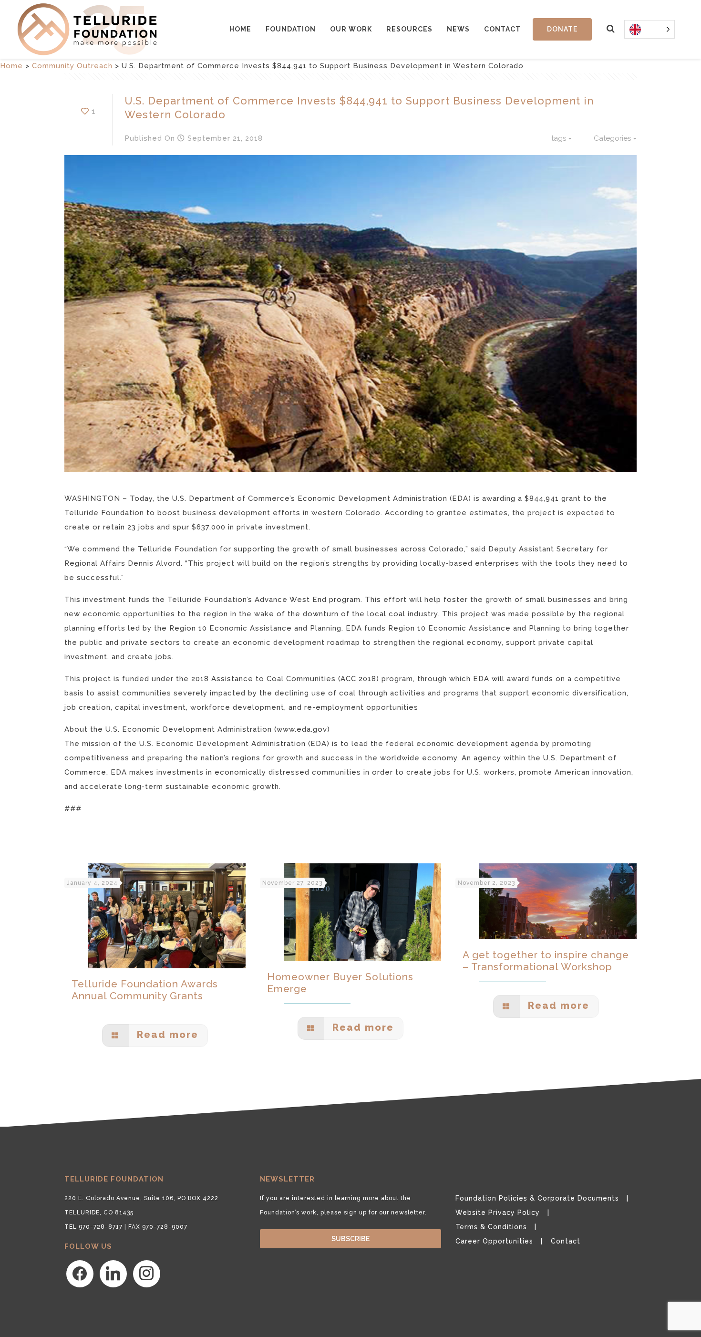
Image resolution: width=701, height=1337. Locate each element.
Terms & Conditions (491, 1227)
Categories (612, 138)
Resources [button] (409, 29)
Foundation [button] (291, 29)
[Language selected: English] (649, 29)
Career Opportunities (494, 1241)
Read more (166, 1034)
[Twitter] (113, 1273)
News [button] (458, 29)
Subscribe (350, 1239)
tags (558, 138)
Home (240, 29)
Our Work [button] (351, 29)
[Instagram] (146, 1273)
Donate (562, 29)
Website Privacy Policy (497, 1212)
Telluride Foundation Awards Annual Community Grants (145, 990)
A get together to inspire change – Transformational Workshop (546, 961)
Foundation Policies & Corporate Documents (537, 1198)
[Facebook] (79, 1273)
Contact (502, 29)
